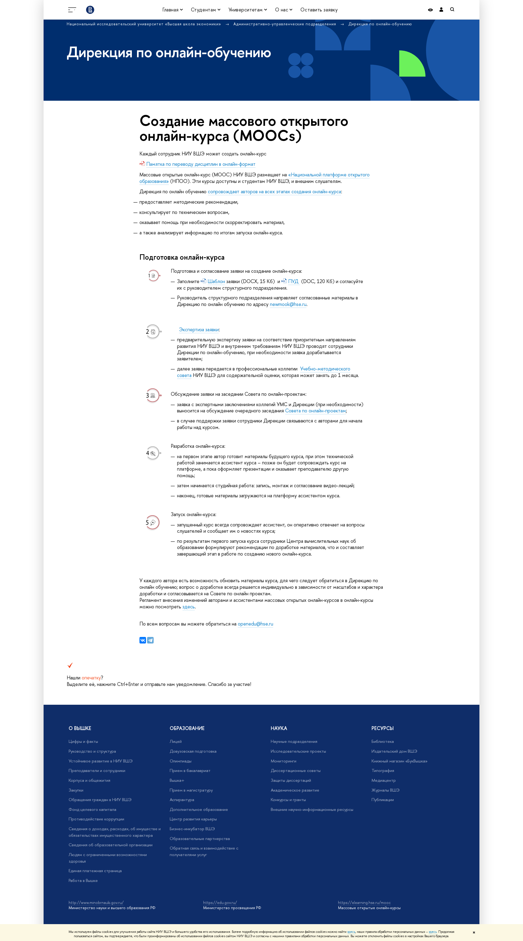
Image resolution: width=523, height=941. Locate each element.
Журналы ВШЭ (386, 790)
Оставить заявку (319, 9)
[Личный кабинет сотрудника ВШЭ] (441, 10)
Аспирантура (182, 799)
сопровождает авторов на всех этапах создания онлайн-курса (274, 191)
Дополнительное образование (199, 809)
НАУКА (279, 728)
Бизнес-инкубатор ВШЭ (192, 829)
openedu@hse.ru (255, 623)
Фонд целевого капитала (92, 809)
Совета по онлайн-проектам (315, 410)
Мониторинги (283, 761)
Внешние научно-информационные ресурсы (312, 809)
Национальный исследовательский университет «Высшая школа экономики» (145, 23)
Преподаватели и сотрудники (97, 770)
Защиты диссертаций (291, 780)
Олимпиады (180, 761)
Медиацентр (384, 780)
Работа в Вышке (83, 880)
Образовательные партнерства (200, 838)
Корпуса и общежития (89, 780)
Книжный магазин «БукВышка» (399, 761)
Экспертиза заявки (199, 329)
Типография (383, 770)
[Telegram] (150, 640)
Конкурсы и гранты (288, 799)
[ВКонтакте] (142, 640)
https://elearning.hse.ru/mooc (364, 902)
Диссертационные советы (296, 770)
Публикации (383, 799)
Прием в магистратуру (191, 790)
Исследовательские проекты (298, 751)
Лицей (176, 741)
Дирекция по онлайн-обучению (380, 23)
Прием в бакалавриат (190, 770)
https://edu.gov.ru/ (220, 902)
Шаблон (216, 281)
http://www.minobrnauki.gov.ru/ (96, 902)
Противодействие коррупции (96, 819)
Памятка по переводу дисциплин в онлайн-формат (201, 164)
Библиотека (383, 741)
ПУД (294, 281)
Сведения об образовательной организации (111, 845)
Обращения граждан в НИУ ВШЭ (100, 799)
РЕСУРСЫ (383, 728)
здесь (351, 932)
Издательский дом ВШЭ (394, 751)
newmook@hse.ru (288, 304)
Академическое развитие (295, 790)
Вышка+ (177, 780)
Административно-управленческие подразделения (285, 23)
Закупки (76, 790)
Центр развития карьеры (193, 819)
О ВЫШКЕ (80, 728)
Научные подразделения (294, 741)
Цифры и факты (83, 741)
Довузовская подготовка (193, 751)
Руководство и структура (92, 751)
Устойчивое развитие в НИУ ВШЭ (101, 761)
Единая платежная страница (95, 870)
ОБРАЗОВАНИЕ (187, 728)
